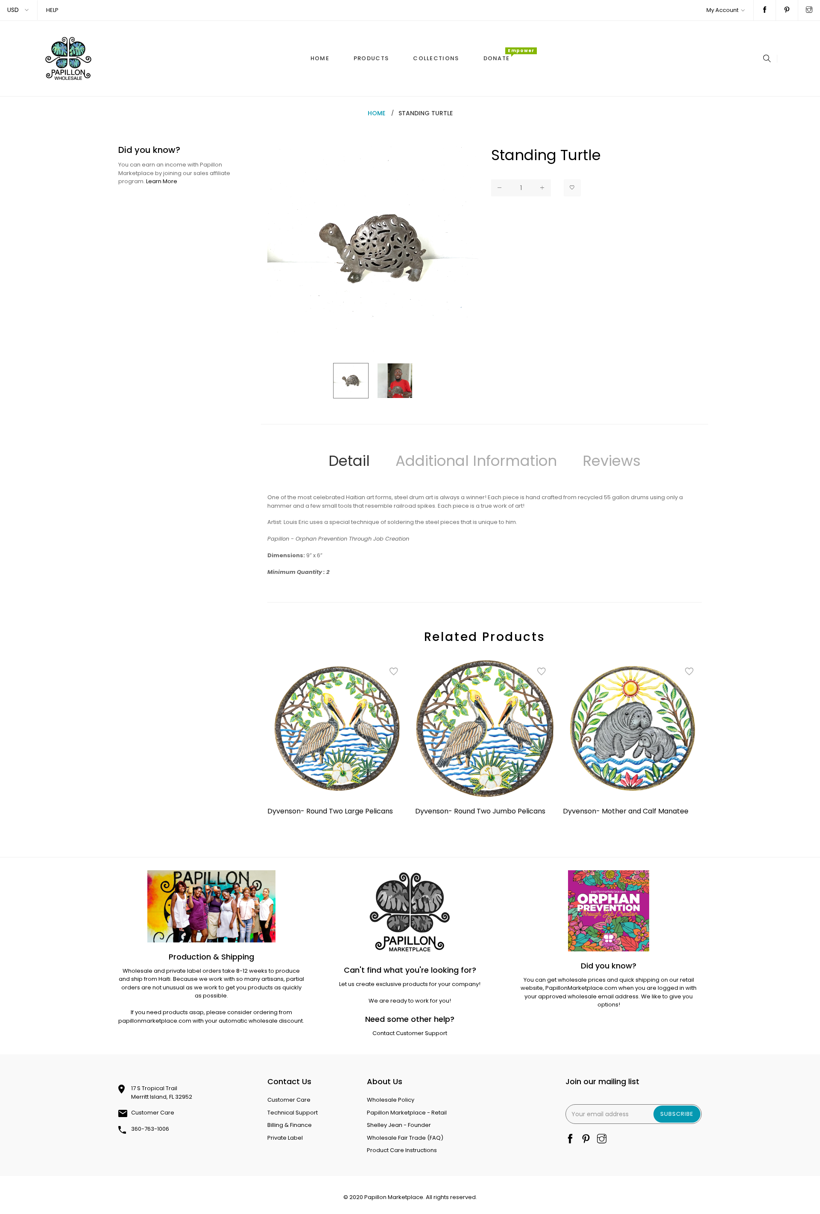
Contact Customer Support (409, 1033)
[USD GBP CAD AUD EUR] (18, 10)
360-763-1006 (150, 1129)
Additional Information (476, 460)
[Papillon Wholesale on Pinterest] (787, 10)
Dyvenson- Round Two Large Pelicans (330, 811)
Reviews (612, 460)
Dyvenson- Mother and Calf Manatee (625, 811)
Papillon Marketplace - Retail (407, 1113)
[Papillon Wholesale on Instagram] (809, 10)
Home (376, 113)
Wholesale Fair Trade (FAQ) (405, 1138)
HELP (52, 10)
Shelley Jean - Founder (399, 1125)
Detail (349, 460)
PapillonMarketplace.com (581, 988)
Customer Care (152, 1113)
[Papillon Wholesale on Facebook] (765, 10)
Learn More (161, 181)
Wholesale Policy (390, 1100)
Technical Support (292, 1113)
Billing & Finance (289, 1125)
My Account (722, 10)
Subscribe (677, 1114)
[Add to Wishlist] (572, 187)
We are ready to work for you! (410, 1001)
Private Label (285, 1138)
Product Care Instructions (402, 1150)
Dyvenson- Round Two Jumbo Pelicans (480, 811)
